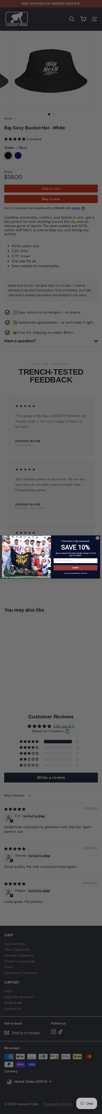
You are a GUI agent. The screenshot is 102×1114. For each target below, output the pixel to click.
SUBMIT (75, 568)
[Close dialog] (97, 538)
